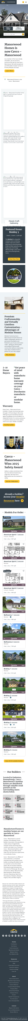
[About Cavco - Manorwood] (14, 153)
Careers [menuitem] (14, 994)
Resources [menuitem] (14, 959)
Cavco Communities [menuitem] (14, 982)
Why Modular (10, 355)
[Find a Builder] (14, 111)
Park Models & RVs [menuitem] (13, 954)
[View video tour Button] (10, 617)
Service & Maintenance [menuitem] (14, 1010)
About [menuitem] (14, 976)
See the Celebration (12, 481)
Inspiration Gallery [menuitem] (14, 967)
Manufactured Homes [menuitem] (14, 950)
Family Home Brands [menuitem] (14, 990)
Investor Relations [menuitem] (14, 984)
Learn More (9, 71)
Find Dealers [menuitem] (14, 944)
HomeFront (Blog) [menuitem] (14, 969)
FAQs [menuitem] (14, 963)
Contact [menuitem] (14, 1005)
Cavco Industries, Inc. (12, 1018)
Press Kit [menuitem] (14, 971)
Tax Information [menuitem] (14, 998)
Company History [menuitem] (14, 992)
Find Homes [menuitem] (14, 946)
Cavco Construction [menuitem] (14, 978)
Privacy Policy (5, 1019)
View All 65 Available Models (14, 761)
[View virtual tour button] (14, 725)
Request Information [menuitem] (14, 1008)
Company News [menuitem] (14, 988)
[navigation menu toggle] (26, 2)
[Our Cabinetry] (14, 197)
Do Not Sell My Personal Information (18, 1019)
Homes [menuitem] (14, 941)
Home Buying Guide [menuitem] (14, 961)
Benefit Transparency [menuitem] (14, 996)
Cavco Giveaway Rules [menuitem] (14, 1000)
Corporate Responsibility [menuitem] (14, 986)
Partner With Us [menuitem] (14, 1012)
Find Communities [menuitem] (14, 948)
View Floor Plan (14, 259)
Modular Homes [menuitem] (14, 952)
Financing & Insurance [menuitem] (14, 965)
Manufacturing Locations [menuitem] (14, 980)
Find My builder (9, 425)
